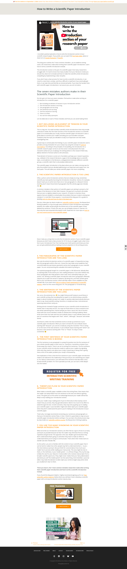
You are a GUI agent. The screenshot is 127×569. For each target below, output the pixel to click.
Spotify (60, 58)
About (54, 550)
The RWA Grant (69, 550)
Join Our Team (37, 550)
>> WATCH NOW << (63, 249)
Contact (61, 550)
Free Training (46, 550)
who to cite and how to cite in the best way (57, 199)
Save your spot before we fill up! (104, 1)
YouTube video (77, 56)
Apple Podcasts (50, 58)
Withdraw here (80, 550)
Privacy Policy (89, 550)
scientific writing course (71, 202)
